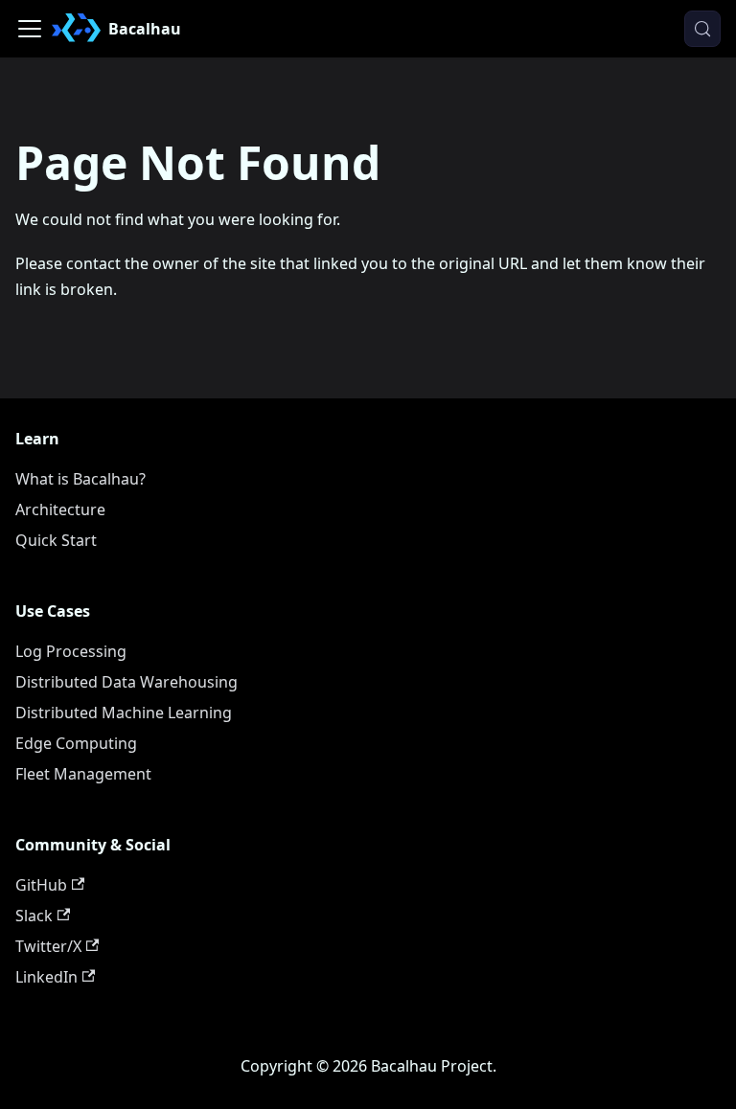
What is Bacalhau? (80, 478)
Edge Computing (76, 743)
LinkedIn (46, 976)
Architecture (60, 509)
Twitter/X (48, 946)
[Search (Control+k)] (702, 29)
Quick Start (56, 540)
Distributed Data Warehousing (126, 681)
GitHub (41, 884)
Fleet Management (83, 773)
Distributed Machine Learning (123, 712)
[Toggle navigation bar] (29, 28)
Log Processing (70, 651)
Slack (34, 915)
